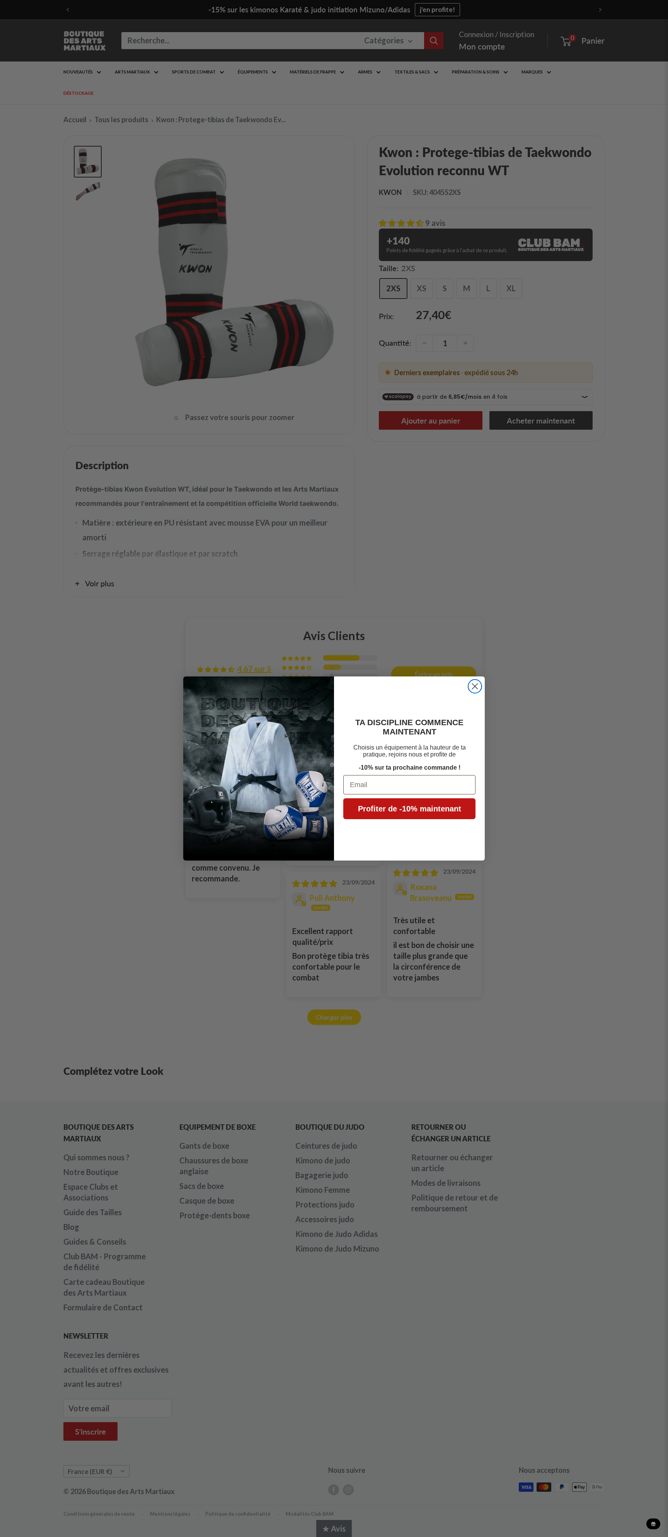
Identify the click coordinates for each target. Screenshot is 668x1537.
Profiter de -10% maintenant (409, 808)
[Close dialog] (475, 686)
